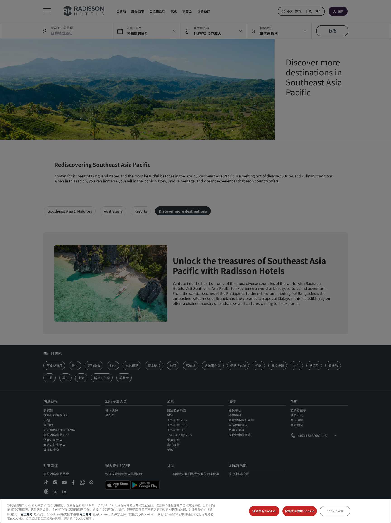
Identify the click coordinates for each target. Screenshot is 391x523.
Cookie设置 (335, 511)
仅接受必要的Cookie (300, 511)
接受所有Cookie (264, 511)
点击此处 (26, 514)
